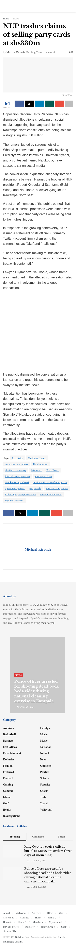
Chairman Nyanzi (37, 458)
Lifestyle (45, 728)
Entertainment (12, 753)
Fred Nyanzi (53, 470)
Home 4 (7, 922)
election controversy (15, 470)
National (45, 747)
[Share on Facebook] (19, 104)
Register (29, 926)
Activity (36, 913)
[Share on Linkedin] (39, 104)
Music (43, 740)
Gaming (8, 784)
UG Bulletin (17, 936)
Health (7, 809)
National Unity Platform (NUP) (50, 482)
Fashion (8, 765)
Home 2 (52, 917)
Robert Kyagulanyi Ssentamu (20, 494)
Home (6, 18)
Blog (50, 913)
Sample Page (48, 926)
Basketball (9, 734)
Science (44, 778)
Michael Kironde (15, 52)
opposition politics (15, 488)
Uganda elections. (14, 500)
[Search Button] (71, 6)
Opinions (45, 765)
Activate (21, 913)
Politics (44, 772)
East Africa (10, 747)
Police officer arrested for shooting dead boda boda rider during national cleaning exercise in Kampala (36, 691)
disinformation (40, 464)
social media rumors (51, 494)
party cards (35, 488)
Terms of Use (10, 931)
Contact (24, 917)
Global (7, 797)
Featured (8, 772)
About (6, 913)
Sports (44, 791)
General (8, 791)
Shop (64, 926)
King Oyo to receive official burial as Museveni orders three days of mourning (48, 851)
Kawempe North (43, 476)
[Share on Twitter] (29, 104)
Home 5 (22, 922)
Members (38, 922)
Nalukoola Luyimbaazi (17, 482)
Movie (43, 734)
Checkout (8, 917)
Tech (43, 797)
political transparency (57, 488)
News (16, 18)
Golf (6, 803)
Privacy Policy (11, 926)
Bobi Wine (17, 458)
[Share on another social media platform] (69, 104)
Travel (44, 803)
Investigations (11, 816)
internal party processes (17, 476)
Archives (8, 728)
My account (55, 922)
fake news (36, 470)
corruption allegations (16, 464)
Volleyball (46, 809)
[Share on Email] (59, 104)
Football (8, 778)
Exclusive (8, 759)
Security (45, 784)
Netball (44, 753)
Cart (61, 913)
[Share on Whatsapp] (49, 104)
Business (8, 740)
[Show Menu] (4, 6)
